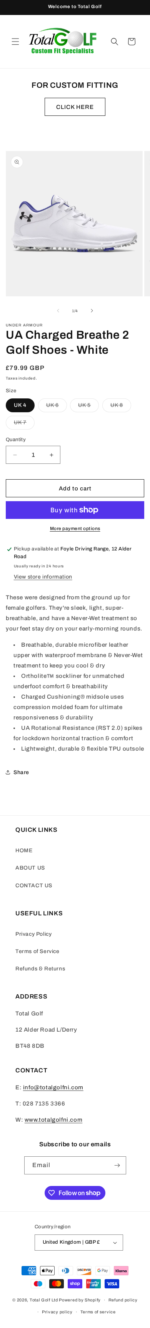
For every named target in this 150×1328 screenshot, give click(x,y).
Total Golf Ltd (44, 1300)
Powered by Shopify (80, 1300)
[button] (15, 41)
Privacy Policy (33, 934)
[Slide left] (58, 310)
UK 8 (120, 407)
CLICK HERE (75, 107)
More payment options (75, 528)
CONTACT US (33, 885)
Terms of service (98, 1312)
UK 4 (20, 405)
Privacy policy (57, 1312)
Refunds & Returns (40, 969)
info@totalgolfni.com (53, 1087)
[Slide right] (91, 310)
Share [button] (21, 772)
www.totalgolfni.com (53, 1120)
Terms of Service (37, 951)
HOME (23, 850)
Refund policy (123, 1300)
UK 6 (56, 407)
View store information (43, 577)
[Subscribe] (117, 1165)
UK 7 (24, 424)
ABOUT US (30, 868)
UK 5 (88, 407)
